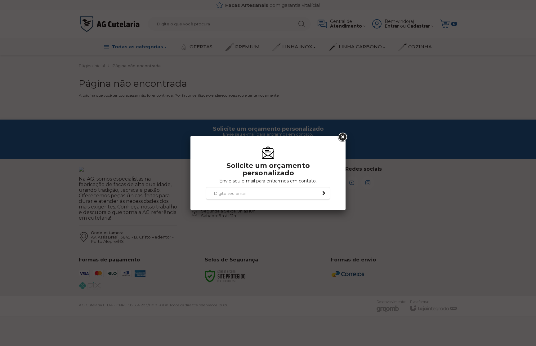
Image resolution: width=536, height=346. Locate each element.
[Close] (342, 137)
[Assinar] (324, 193)
